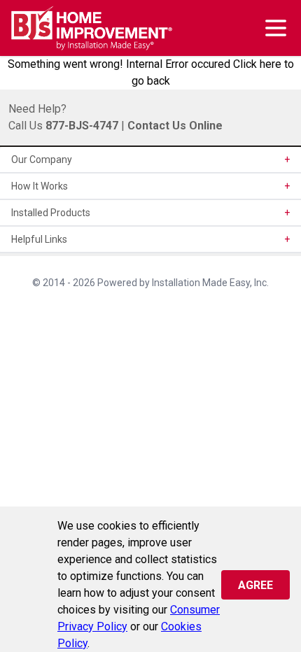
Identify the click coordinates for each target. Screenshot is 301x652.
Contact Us (156, 125)
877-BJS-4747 (82, 125)
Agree (255, 585)
